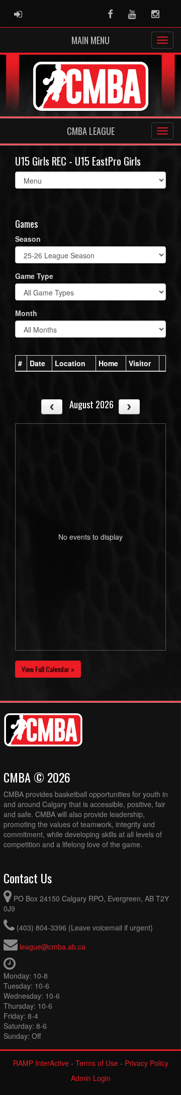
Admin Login (91, 1078)
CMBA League (91, 130)
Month (26, 313)
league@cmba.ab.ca (52, 947)
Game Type (34, 276)
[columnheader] (21, 364)
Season (28, 239)
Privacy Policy (146, 1063)
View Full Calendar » (48, 669)
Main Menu (90, 40)
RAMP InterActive (41, 1063)
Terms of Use (96, 1063)
